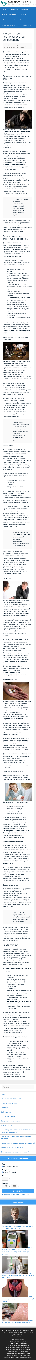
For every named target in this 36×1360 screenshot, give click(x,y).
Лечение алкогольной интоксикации (18, 1349)
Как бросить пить (19, 1)
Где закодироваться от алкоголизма (18, 1355)
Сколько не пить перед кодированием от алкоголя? (16, 1138)
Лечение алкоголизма (9, 15)
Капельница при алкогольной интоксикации (18, 1357)
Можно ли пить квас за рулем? (12, 1147)
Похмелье (22, 15)
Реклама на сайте (18, 1336)
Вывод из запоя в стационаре (18, 1343)
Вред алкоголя (26, 25)
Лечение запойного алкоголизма (18, 1345)
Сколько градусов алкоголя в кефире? (15, 1152)
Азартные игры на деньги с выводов (15, 1194)
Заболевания (6, 20)
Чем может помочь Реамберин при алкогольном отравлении (18, 1275)
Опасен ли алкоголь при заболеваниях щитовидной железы (18, 1299)
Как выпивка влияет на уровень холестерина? (18, 1143)
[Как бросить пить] (4, 3)
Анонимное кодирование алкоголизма (18, 1353)
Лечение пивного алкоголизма (18, 1351)
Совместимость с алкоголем (18, 9)
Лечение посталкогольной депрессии (18, 1347)
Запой (4, 9)
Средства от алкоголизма (10, 25)
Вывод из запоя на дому (18, 1342)
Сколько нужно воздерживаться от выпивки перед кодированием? (17, 1131)
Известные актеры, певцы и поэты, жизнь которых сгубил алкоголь (17, 1227)
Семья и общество (20, 20)
